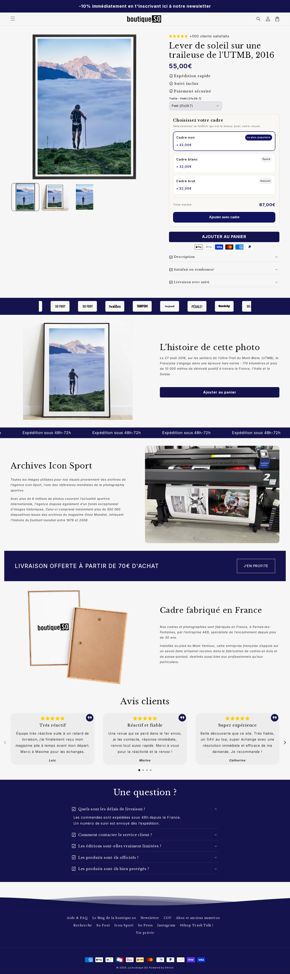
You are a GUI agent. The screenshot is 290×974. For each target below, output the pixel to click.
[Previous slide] (5, 742)
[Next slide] (285, 742)
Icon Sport (124, 925)
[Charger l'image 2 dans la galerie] (55, 197)
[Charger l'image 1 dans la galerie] (25, 197)
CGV (168, 918)
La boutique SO (138, 967)
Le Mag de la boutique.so (114, 918)
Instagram (166, 925)
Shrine (169, 967)
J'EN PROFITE (256, 566)
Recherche (82, 925)
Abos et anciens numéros (198, 918)
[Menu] (12, 19)
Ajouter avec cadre (224, 217)
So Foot (103, 925)
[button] (258, 19)
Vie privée (145, 933)
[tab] (139, 770)
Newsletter (150, 918)
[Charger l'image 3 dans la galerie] (84, 197)
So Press (145, 925)
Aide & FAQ (77, 918)
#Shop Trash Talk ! (196, 925)
